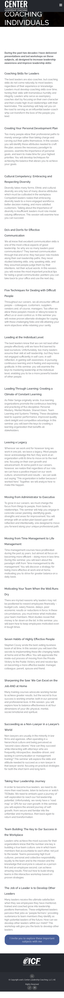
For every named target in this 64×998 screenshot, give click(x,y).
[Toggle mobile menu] (61, 5)
